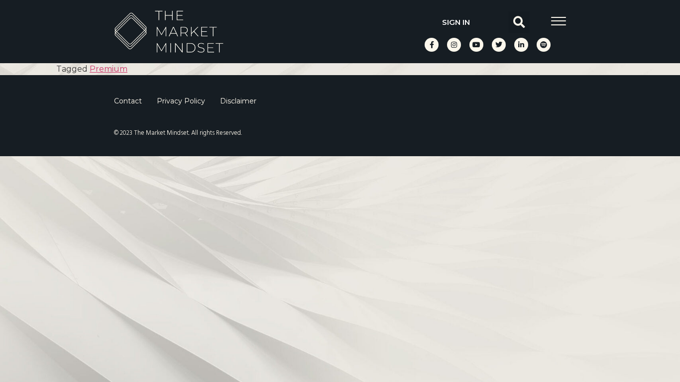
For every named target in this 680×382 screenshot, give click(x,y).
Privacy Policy (181, 100)
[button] (519, 22)
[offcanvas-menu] (558, 21)
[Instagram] (454, 45)
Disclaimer (238, 100)
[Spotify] (544, 45)
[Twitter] (499, 45)
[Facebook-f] (432, 45)
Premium (108, 69)
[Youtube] (476, 45)
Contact (128, 100)
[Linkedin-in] (521, 45)
